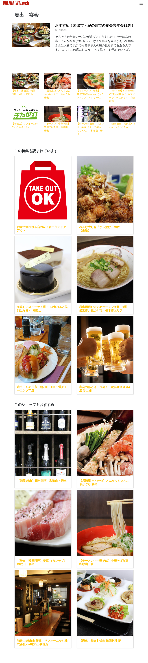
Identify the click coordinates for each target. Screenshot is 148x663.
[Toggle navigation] (141, 3)
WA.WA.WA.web (16, 3)
